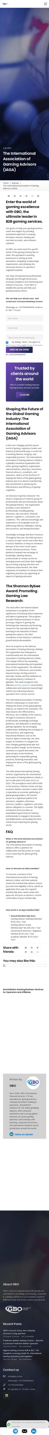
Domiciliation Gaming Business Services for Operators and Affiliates (23, 991)
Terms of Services (34, 345)
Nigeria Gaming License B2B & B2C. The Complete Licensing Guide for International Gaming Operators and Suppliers (22, 1353)
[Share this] (15, 196)
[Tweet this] (21, 196)
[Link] (5, 4)
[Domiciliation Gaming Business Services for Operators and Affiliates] (24, 975)
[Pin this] (32, 952)
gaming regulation (22, 685)
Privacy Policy (15, 345)
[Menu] (45, 4)
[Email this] (9, 196)
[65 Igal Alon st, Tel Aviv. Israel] (5, 1389)
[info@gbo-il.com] (5, 1376)
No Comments (28, 1336)
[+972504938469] (5, 1384)
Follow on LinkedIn (24, 1134)
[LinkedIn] (6, 1395)
